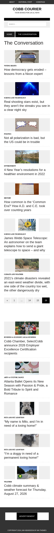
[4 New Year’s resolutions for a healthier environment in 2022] (27, 161)
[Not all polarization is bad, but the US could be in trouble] (27, 129)
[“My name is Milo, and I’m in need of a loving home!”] (27, 413)
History (7, 198)
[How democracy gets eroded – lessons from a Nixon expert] (27, 61)
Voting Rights (10, 66)
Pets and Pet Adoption (14, 417)
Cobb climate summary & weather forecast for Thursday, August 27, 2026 (25, 489)
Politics (7, 134)
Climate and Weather (13, 274)
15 (38, 300)
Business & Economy (13, 337)
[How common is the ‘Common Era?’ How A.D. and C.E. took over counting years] (27, 193)
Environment (10, 166)
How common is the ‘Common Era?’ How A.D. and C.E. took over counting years (25, 206)
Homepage (40, 2)
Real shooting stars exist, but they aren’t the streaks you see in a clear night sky (27, 106)
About (12, 2)
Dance (21, 377)
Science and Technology (15, 98)
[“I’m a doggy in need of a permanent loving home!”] (27, 445)
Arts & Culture (11, 377)
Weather (8, 482)
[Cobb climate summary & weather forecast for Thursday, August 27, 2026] (27, 477)
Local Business (29, 337)
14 (29, 300)
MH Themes (41, 530)
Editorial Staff (25, 2)
